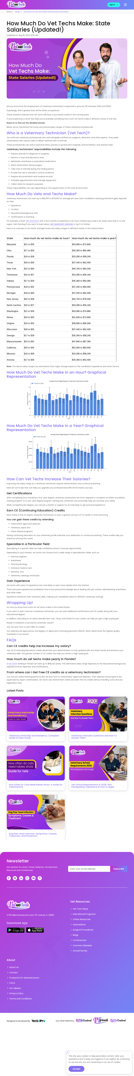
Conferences (79, 937)
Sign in (112, 5)
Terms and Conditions (19, 992)
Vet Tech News (79, 908)
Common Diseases (81, 942)
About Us (13, 963)
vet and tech (32, 220)
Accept (76, 1068)
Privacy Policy (15, 987)
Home (9, 11)
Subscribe (118, 868)
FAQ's (11, 977)
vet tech (12, 663)
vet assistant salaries (60, 223)
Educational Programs (83, 913)
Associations (78, 922)
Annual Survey (79, 947)
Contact (13, 968)
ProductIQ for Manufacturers (22, 972)
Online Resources (81, 918)
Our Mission (14, 982)
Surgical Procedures (82, 927)
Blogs (17, 11)
